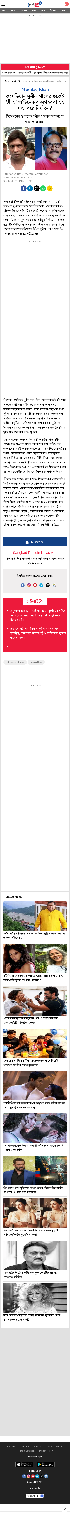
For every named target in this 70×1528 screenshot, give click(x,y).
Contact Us (25, 1446)
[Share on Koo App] (50, 191)
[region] (35, 39)
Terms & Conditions (26, 1451)
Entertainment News (15, 662)
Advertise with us (55, 1446)
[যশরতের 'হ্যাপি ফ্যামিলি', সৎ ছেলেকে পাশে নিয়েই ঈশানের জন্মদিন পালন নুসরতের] (35, 1043)
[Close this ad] (64, 1509)
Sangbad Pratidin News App (35, 553)
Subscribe (38, 1446)
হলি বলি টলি (16, 81)
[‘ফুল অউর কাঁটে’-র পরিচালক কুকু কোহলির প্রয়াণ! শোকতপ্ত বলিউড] (35, 1255)
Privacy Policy (46, 1451)
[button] (24, 188)
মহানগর (23, 10)
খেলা (63, 10)
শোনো (12, 10)
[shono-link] (66, 5)
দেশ (43, 10)
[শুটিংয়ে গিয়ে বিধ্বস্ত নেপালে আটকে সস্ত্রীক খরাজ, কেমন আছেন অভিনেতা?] (35, 916)
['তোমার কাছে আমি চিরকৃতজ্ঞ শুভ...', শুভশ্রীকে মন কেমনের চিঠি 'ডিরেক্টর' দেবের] (35, 1001)
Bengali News (36, 662)
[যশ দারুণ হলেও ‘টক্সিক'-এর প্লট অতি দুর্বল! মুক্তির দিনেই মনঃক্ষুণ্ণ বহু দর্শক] (35, 1128)
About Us (11, 1446)
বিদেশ (53, 10)
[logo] (35, 4)
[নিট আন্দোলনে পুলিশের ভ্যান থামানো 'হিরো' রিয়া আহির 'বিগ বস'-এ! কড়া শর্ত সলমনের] (35, 1170)
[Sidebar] (3, 4)
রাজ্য (34, 10)
